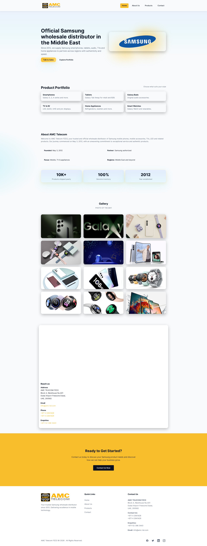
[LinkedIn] (158, 541)
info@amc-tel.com (48, 406)
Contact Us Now (103, 468)
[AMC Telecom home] (51, 5)
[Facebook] (147, 541)
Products (148, 5)
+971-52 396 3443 (48, 423)
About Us (136, 5)
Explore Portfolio (66, 60)
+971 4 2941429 (47, 416)
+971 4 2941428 (47, 413)
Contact (161, 5)
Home (124, 5)
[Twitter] (153, 541)
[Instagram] (164, 541)
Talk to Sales (48, 60)
